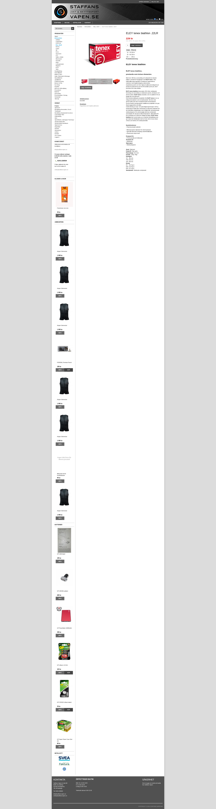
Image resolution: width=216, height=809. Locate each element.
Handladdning (58, 71)
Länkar (56, 132)
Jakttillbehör (58, 79)
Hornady (58, 60)
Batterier (57, 91)
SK (56, 50)
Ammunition (58, 38)
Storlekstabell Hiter (60, 121)
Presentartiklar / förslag (61, 95)
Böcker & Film (58, 83)
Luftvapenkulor (60, 64)
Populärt (57, 86)
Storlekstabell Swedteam (61, 123)
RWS (57, 62)
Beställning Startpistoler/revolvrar (64, 113)
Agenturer (57, 107)
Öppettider (57, 126)
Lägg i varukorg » (136, 45)
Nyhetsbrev (58, 130)
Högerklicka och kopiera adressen (89, 106)
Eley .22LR (59, 45)
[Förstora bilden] (101, 53)
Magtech (58, 65)
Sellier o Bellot (59, 57)
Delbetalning (58, 116)
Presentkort (58, 90)
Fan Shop (57, 85)
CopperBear (59, 41)
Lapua (57, 48)
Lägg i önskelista (86, 87)
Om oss (66, 22)
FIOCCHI (58, 43)
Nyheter (57, 128)
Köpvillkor (77, 22)
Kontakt (88, 22)
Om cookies (58, 135)
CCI (57, 55)
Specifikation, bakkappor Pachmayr (64, 119)
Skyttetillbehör (58, 78)
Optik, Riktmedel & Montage (62, 76)
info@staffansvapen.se (61, 149)
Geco (57, 52)
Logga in (57, 137)
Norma (57, 46)
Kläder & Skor (58, 74)
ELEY (57, 67)
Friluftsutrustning (59, 81)
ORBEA (58, 40)
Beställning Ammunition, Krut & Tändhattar (63, 110)
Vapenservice (58, 125)
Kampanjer (58, 97)
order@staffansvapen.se (61, 169)
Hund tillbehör (58, 72)
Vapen (56, 36)
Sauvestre (58, 53)
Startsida (57, 22)
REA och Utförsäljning (60, 88)
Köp (68, 370)
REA (56, 118)
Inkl (157, 19)
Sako (57, 69)
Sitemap (57, 98)
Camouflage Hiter (59, 114)
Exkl (162, 19)
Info (60, 215)
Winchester (59, 59)
